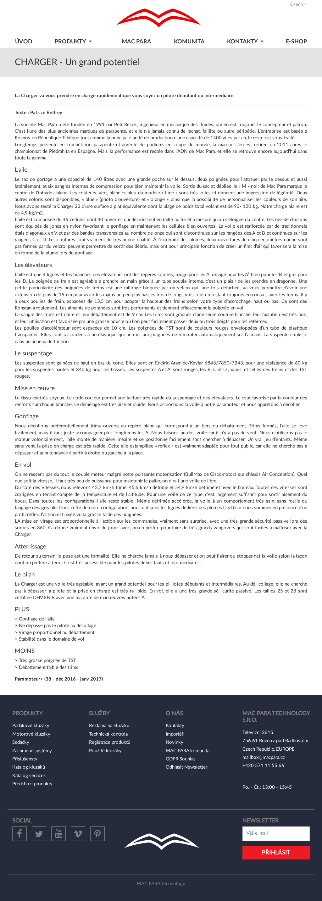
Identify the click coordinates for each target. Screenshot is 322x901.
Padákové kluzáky (30, 725)
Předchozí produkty (32, 783)
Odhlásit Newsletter (186, 767)
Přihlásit (276, 853)
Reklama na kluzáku (109, 725)
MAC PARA (136, 41)
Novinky (174, 742)
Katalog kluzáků (28, 767)
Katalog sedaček (29, 775)
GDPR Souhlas (181, 759)
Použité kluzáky (105, 750)
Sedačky (20, 742)
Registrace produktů (109, 742)
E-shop (296, 41)
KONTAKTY (243, 41)
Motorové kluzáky (31, 734)
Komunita (189, 41)
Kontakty (175, 725)
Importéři (175, 734)
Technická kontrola (108, 734)
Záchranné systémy (32, 750)
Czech (297, 4)
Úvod (23, 41)
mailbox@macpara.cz (263, 757)
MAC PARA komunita (187, 750)
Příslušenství (25, 759)
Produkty (71, 41)
